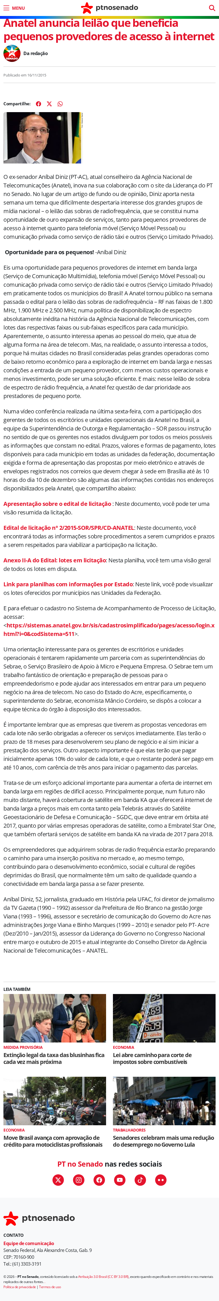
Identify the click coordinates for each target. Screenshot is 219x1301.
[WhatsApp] (60, 103)
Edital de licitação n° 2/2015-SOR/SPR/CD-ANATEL (68, 528)
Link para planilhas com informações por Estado (68, 584)
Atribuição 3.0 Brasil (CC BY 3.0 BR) (103, 1276)
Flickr (161, 1180)
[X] (49, 103)
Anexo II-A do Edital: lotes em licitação (54, 560)
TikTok (140, 1180)
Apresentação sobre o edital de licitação (57, 504)
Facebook (99, 1180)
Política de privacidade (19, 1286)
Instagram (78, 1180)
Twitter (58, 1180)
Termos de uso (50, 1286)
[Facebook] (38, 103)
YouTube (119, 1180)
